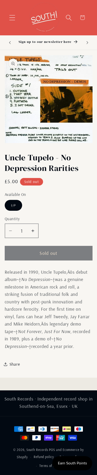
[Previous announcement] (10, 42)
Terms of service (51, 466)
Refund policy (44, 457)
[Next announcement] (87, 42)
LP (16, 206)
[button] (12, 17)
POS (52, 450)
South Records (37, 450)
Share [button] (14, 364)
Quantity (12, 218)
